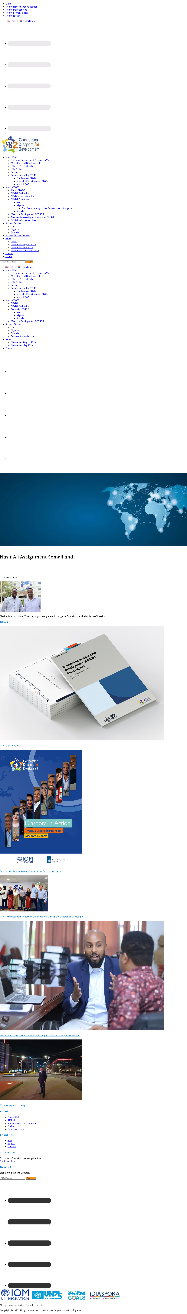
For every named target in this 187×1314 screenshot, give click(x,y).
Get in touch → (7, 1161)
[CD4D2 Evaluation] (82, 739)
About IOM (11, 270)
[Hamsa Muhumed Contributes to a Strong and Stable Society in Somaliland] (82, 1029)
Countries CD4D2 (20, 309)
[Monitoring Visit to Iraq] (41, 1099)
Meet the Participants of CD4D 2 (27, 321)
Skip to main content (16, 9)
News (8, 339)
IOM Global (16, 282)
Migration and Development (25, 276)
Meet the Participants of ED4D (32, 294)
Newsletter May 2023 (22, 345)
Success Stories (13, 324)
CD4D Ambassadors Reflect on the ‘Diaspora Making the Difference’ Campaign (41, 916)
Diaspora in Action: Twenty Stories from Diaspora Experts (30, 871)
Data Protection (16, 1129)
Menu (8, 3)
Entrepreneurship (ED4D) (24, 288)
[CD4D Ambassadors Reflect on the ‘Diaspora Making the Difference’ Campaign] (24, 910)
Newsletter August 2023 (23, 342)
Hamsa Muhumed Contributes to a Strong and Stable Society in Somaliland (40, 1035)
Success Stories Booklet (23, 336)
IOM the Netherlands (22, 279)
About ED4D (22, 297)
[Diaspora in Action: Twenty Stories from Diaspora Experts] (41, 865)
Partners (15, 285)
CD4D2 (14, 303)
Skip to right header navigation (21, 6)
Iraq (18, 312)
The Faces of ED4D (26, 291)
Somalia (20, 318)
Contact (9, 348)
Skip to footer (12, 15)
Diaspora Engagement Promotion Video (31, 273)
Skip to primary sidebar (17, 12)
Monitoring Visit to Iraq (12, 1105)
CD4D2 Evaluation (20, 306)
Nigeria (20, 315)
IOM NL (11, 1119)
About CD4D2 (12, 300)
